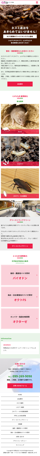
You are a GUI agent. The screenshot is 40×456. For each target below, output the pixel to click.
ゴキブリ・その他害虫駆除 (20, 411)
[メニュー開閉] (37, 2)
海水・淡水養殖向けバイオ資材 (20, 432)
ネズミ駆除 (20, 403)
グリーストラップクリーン (20, 246)
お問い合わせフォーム (20, 386)
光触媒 (20, 424)
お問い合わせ (20, 437)
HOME (20, 395)
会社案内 (20, 84)
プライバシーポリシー (20, 441)
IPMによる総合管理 (20, 416)
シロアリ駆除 (20, 407)
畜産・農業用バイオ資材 (20, 428)
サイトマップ (20, 445)
